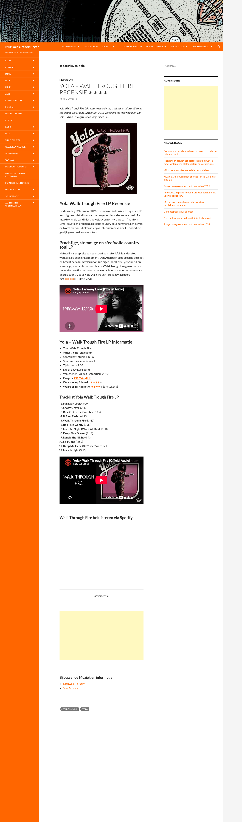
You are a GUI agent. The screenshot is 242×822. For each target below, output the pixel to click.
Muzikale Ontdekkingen (22, 47)
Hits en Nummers (154, 46)
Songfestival (12, 153)
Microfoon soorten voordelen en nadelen (186, 170)
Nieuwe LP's (66, 80)
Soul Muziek (70, 688)
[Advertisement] (101, 635)
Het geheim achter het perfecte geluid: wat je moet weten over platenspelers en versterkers (188, 162)
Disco (8, 74)
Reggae (9, 120)
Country (10, 67)
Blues (8, 60)
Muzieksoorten (13, 113)
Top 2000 (9, 160)
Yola (85, 709)
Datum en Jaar (177, 46)
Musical (9, 107)
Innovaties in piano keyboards (15, 175)
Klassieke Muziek (13, 100)
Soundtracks (12, 196)
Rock (8, 127)
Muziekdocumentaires (17, 183)
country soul (70, 709)
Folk (7, 80)
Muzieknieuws (69, 46)
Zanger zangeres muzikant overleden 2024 (187, 224)
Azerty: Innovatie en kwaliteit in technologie (188, 217)
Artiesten (107, 46)
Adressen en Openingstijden (13, 204)
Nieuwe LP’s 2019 (74, 683)
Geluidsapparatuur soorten (178, 211)
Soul (7, 133)
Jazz (7, 94)
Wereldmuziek (12, 140)
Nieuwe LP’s (89, 46)
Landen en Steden (201, 46)
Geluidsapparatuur (129, 46)
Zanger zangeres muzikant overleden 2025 (187, 186)
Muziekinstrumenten (16, 166)
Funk (7, 87)
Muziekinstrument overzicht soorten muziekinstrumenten (184, 204)
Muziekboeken (12, 189)
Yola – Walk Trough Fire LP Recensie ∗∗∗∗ (101, 89)
